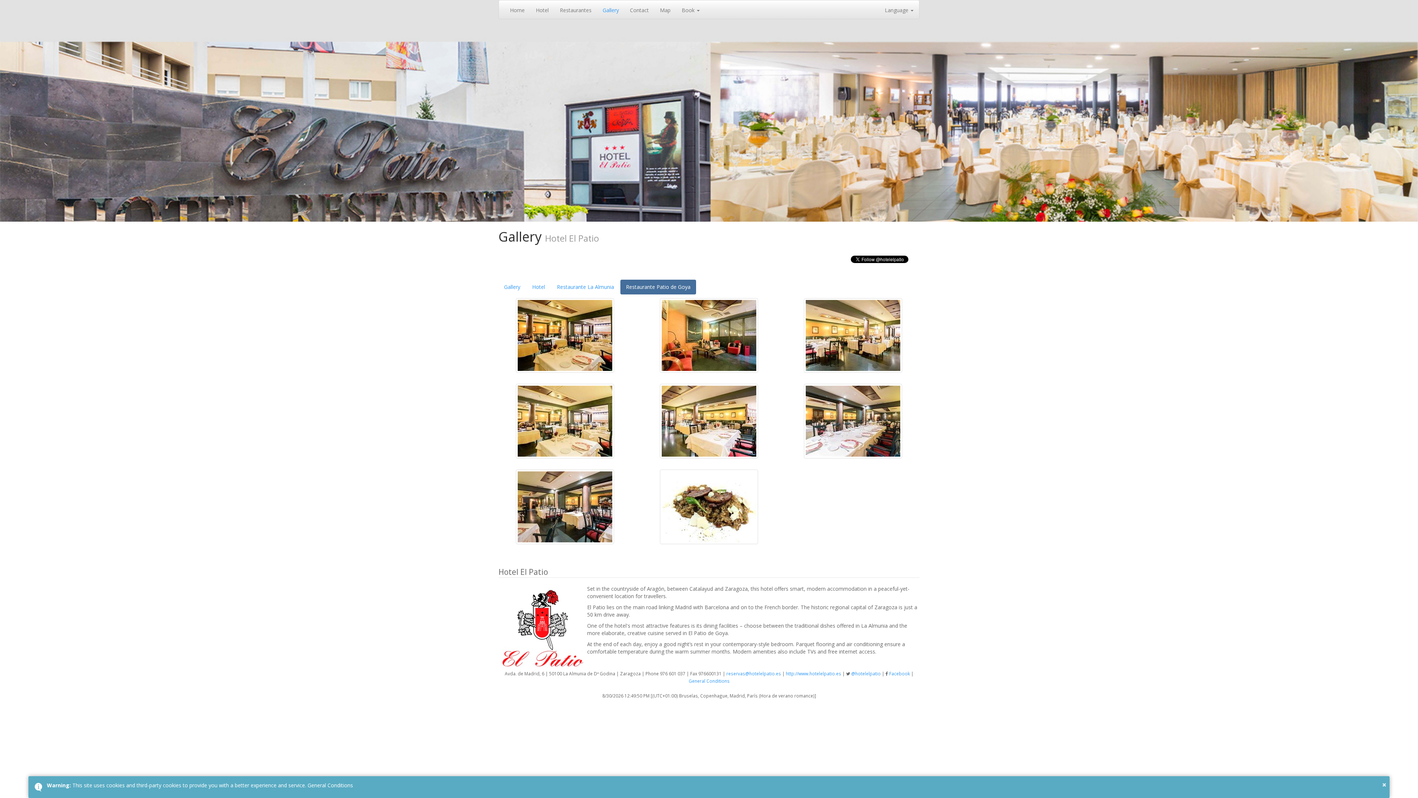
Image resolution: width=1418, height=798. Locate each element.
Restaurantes (576, 10)
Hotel (542, 10)
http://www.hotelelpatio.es (813, 673)
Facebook (899, 673)
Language (897, 10)
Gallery (611, 10)
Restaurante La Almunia (585, 286)
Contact (639, 10)
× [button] (1384, 785)
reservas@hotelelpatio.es (753, 673)
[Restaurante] (565, 334)
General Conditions (709, 681)
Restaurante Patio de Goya (658, 286)
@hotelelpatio (866, 673)
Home (517, 10)
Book (689, 10)
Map (665, 10)
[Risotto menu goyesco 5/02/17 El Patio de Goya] (709, 505)
